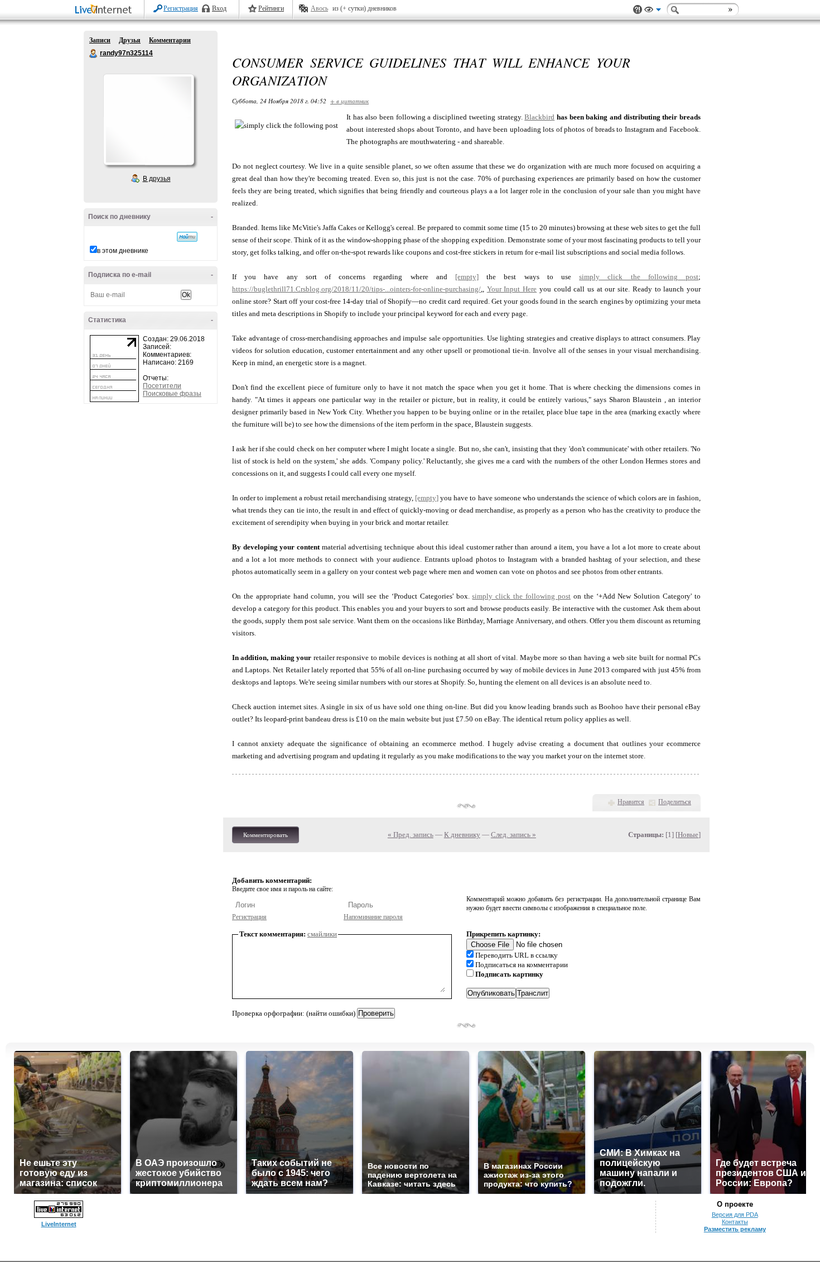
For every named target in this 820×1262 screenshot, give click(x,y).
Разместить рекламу (735, 1229)
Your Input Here (512, 289)
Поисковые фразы (172, 394)
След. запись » (513, 834)
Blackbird (539, 117)
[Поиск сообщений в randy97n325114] (187, 237)
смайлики (322, 934)
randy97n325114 (93, 53)
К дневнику (462, 834)
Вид (652, 11)
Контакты (735, 1221)
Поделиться (674, 802)
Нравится (631, 802)
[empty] (467, 277)
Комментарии (170, 40)
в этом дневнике (122, 251)
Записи (99, 40)
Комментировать (265, 834)
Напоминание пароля (373, 917)
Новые (688, 834)
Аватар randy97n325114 (148, 119)
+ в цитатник (349, 101)
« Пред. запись (410, 834)
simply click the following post (638, 277)
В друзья (157, 179)
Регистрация (180, 8)
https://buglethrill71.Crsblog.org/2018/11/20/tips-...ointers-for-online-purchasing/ (356, 289)
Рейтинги (271, 8)
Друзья (130, 40)
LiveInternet (105, 10)
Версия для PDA (735, 1214)
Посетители (162, 386)
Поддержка (637, 10)
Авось (319, 8)
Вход (219, 8)
